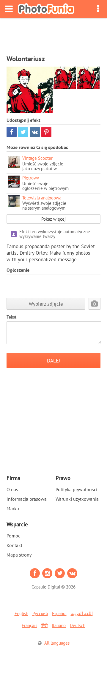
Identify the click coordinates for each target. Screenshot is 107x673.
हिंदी (44, 625)
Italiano (59, 625)
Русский (40, 613)
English (21, 613)
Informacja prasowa (27, 499)
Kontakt (14, 545)
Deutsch (77, 625)
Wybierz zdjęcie (46, 303)
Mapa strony (19, 555)
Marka (13, 508)
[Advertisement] (53, 35)
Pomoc (13, 536)
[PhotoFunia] (46, 9)
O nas (12, 489)
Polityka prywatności (76, 489)
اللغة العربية (82, 613)
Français (29, 625)
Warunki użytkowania (77, 499)
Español (59, 613)
